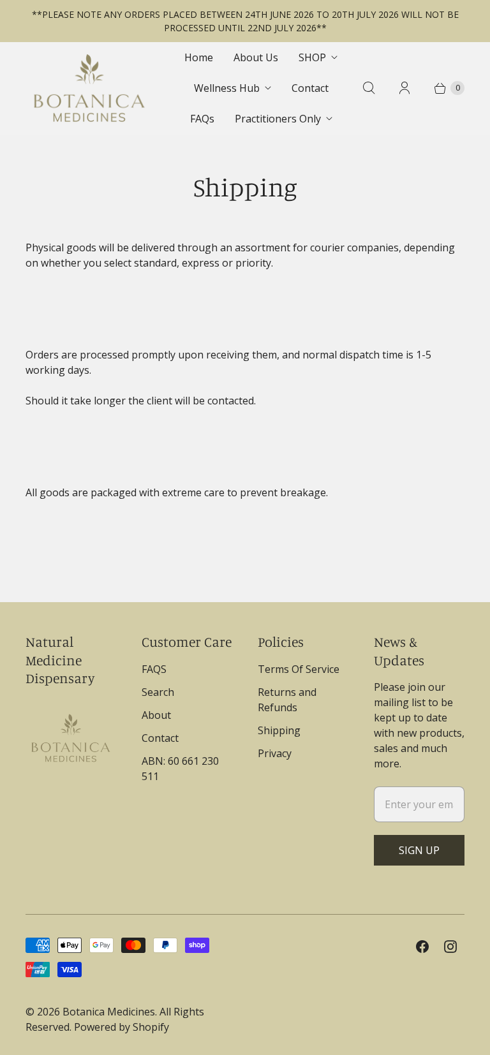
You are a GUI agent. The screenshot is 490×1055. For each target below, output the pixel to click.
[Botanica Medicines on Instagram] (450, 946)
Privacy (275, 753)
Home (198, 57)
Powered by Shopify (121, 1027)
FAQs (202, 119)
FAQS (154, 669)
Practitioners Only (278, 119)
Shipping (279, 730)
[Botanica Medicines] (89, 88)
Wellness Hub (227, 88)
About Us (256, 57)
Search (158, 692)
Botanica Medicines (109, 1012)
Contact (310, 88)
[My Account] (404, 88)
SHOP (312, 57)
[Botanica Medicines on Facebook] (422, 946)
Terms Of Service (298, 669)
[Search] (369, 88)
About (156, 715)
